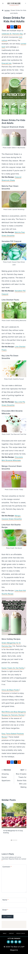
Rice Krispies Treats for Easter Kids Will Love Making (21, 778)
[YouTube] (19, 941)
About (5, 933)
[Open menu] (3, 3)
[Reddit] (19, 26)
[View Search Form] (25, 3)
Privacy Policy (20, 933)
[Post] (15, 26)
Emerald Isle (6, 63)
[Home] (2, 10)
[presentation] (14, 815)
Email (5, 910)
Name (5, 900)
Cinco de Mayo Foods (10, 690)
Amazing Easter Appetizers (6, 775)
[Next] (24, 821)
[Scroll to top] (25, 940)
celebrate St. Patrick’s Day (12, 34)
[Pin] (8, 26)
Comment (6, 867)
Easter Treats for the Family (13, 668)
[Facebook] (12, 26)
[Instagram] (16, 941)
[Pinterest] (8, 941)
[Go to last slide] (4, 821)
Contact (11, 933)
